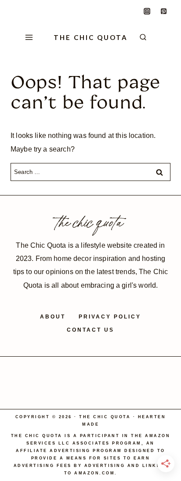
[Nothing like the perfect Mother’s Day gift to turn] (18, 392)
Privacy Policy (110, 317)
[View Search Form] (149, 37)
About (52, 317)
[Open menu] (27, 37)
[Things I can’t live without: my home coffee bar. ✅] (127, 372)
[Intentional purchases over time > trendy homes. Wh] (163, 372)
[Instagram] (147, 11)
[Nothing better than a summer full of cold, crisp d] (18, 372)
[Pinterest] (163, 11)
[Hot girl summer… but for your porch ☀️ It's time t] (91, 372)
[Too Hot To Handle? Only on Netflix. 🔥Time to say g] (54, 372)
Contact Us (90, 330)
